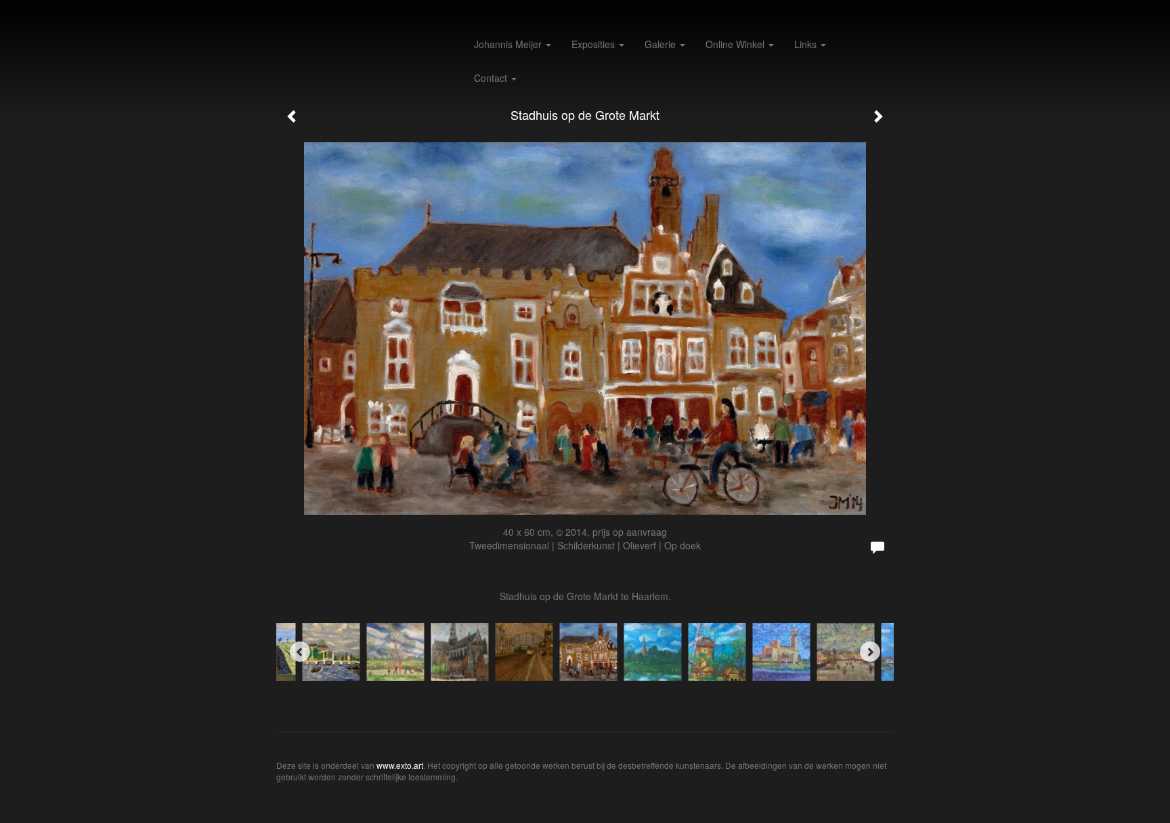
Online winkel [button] (736, 44)
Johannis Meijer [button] (509, 44)
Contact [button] (492, 78)
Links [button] (806, 44)
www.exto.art (399, 765)
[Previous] (300, 651)
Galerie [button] (661, 44)
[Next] (870, 651)
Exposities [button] (594, 44)
